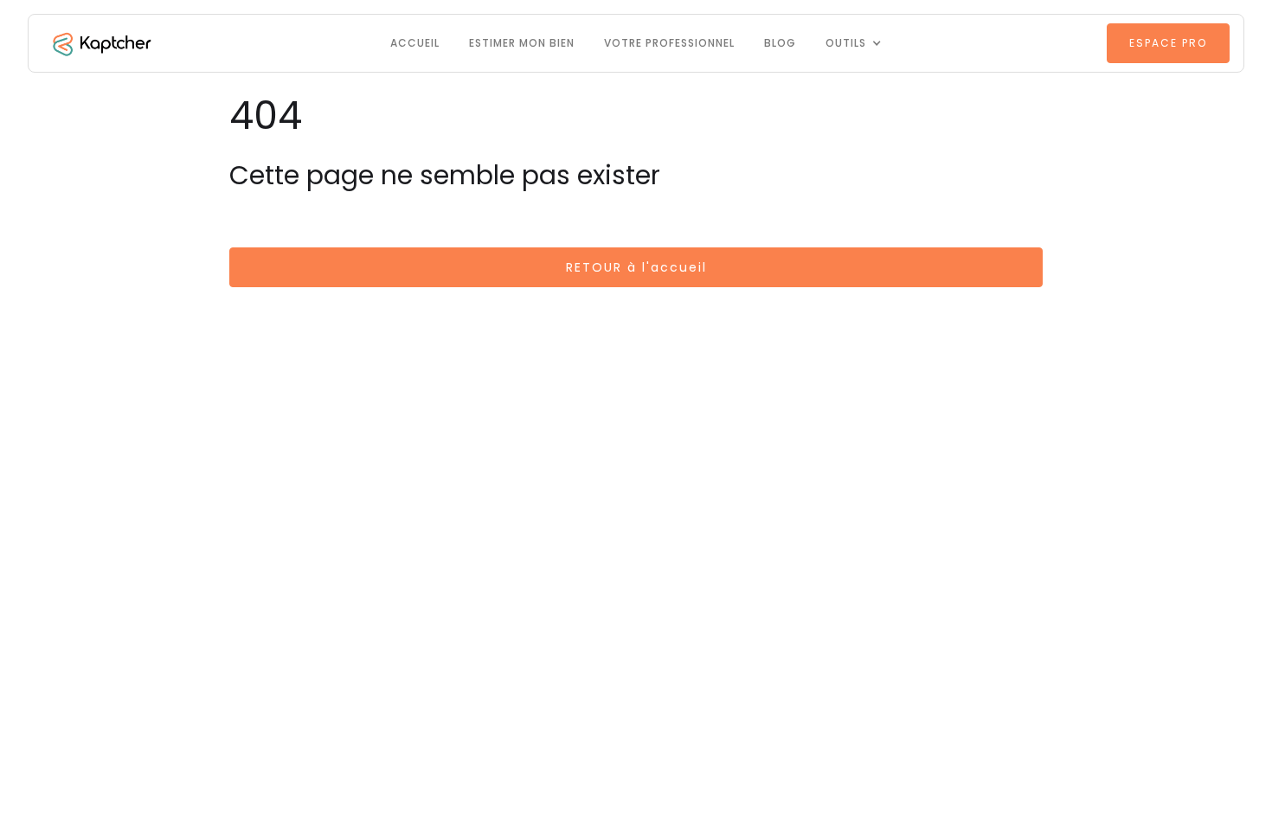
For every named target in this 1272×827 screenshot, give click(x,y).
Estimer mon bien (522, 42)
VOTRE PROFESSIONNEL (669, 42)
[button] (853, 43)
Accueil (415, 42)
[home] (100, 43)
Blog (780, 42)
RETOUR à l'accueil (636, 267)
